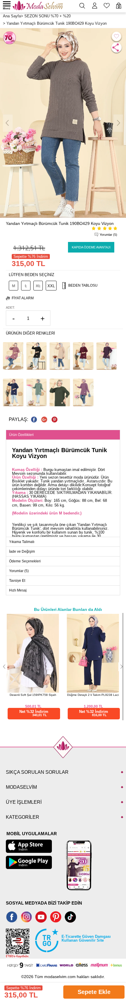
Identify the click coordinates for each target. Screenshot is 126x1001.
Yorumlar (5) (108, 234)
